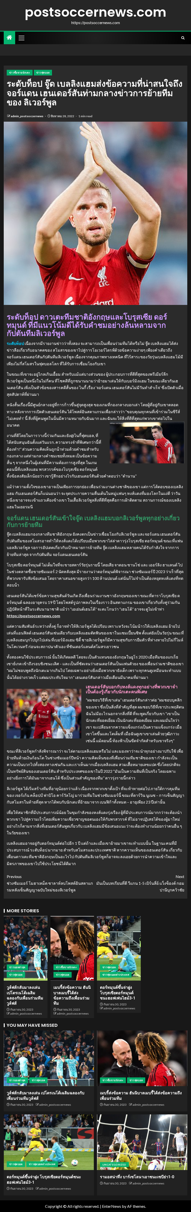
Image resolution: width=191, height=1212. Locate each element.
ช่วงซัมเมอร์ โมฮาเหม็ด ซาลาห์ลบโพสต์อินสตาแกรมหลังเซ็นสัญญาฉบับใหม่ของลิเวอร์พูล (50, 883)
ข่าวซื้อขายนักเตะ (19, 72)
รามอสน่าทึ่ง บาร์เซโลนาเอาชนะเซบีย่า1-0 (137, 1177)
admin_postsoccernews (27, 116)
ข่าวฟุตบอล (43, 72)
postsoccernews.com (95, 12)
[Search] (183, 38)
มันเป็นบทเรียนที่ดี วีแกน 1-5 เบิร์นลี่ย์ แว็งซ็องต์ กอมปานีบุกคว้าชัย (140, 883)
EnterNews (111, 1206)
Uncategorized (114, 1164)
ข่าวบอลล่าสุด (17, 967)
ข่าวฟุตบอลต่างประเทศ (115, 974)
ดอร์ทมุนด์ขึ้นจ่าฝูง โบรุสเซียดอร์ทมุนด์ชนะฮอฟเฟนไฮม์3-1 (117, 992)
